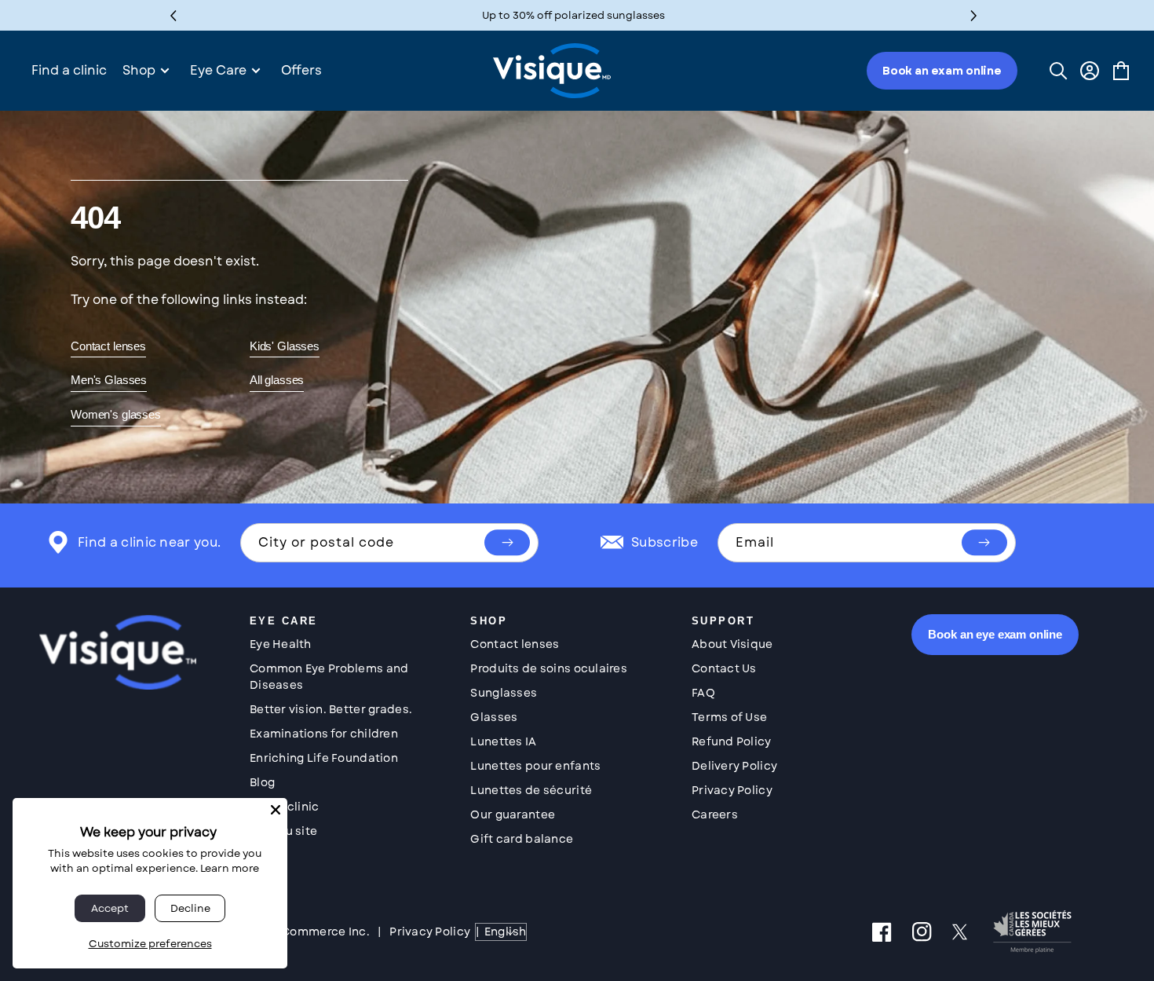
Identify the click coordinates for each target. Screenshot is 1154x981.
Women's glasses (116, 414)
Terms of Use (729, 717)
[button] (973, 15)
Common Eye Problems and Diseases (329, 677)
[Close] (275, 810)
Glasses (493, 717)
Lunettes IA (503, 741)
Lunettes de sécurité (531, 790)
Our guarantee (512, 814)
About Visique (732, 644)
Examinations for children (324, 733)
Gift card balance (521, 839)
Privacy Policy (732, 790)
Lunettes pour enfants (535, 766)
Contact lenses (108, 346)
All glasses (277, 379)
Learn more (229, 868)
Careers (715, 814)
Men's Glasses (109, 379)
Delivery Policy (734, 766)
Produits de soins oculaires (548, 668)
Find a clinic (285, 806)
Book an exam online (942, 71)
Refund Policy (732, 741)
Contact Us (724, 668)
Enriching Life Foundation (324, 758)
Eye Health (281, 644)
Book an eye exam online (995, 634)
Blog (262, 782)
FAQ (703, 693)
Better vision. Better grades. (331, 709)
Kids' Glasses (285, 346)
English (505, 931)
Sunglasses (503, 693)
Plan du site (283, 831)
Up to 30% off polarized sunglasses (573, 15)
